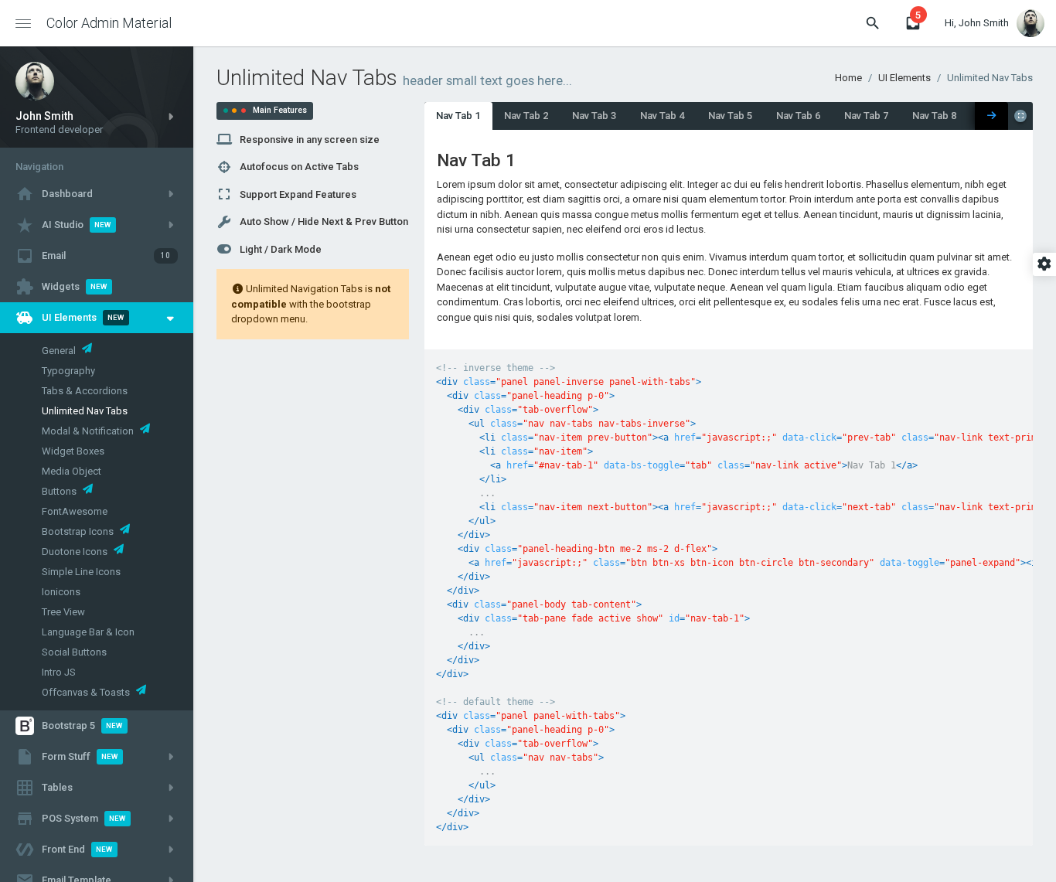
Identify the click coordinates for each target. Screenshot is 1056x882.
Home (848, 77)
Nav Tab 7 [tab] (866, 115)
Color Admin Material (109, 23)
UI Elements (904, 77)
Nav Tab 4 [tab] (662, 115)
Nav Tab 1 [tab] (458, 115)
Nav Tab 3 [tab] (594, 115)
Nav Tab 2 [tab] (526, 115)
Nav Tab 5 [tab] (730, 115)
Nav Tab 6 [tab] (798, 115)
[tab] (991, 116)
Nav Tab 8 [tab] (934, 115)
